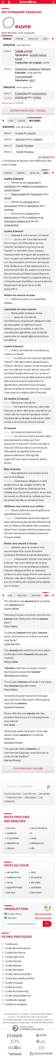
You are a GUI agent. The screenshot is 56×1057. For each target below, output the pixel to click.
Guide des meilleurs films (19, 978)
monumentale (23, 76)
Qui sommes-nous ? (12, 1014)
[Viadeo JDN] (41, 1048)
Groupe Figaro (24, 1023)
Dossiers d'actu (14, 914)
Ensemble (21, 93)
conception (38, 186)
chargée (28, 202)
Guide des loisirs (14, 969)
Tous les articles (23, 1017)
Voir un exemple (43, 914)
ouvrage (9, 209)
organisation (11, 225)
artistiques (21, 97)
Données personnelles (13, 1020)
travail (18, 58)
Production (21, 69)
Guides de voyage (15, 1000)
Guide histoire (13, 961)
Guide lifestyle (13, 965)
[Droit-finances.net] (41, 1042)
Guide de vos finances (18, 948)
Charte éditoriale (36, 1014)
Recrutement (42, 1017)
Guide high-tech (14, 957)
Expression (35, 595)
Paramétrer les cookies (32, 1020)
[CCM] (41, 1035)
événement (11, 217)
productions (39, 93)
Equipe (25, 1014)
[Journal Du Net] (14, 1041)
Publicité (48, 1014)
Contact (12, 1017)
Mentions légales (10, 1023)
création (38, 139)
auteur (30, 151)
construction (11, 190)
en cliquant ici (46, 157)
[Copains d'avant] (14, 1048)
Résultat (20, 139)
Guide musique (14, 982)
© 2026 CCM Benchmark (42, 1023)
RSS (33, 1017)
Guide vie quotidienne (18, 995)
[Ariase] (14, 1053)
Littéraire (9, 97)
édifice (26, 186)
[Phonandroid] (41, 1054)
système (32, 217)
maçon (31, 133)
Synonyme (19, 38)
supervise (32, 182)
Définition (8, 172)
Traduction (33, 38)
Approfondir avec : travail (28, 110)
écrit (32, 80)
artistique (34, 69)
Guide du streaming (17, 991)
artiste (37, 97)
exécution (37, 194)
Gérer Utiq (48, 1020)
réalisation (10, 186)
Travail (19, 145)
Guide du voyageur (16, 1004)
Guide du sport (13, 987)
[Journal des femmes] (14, 1036)
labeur (43, 55)
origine (30, 213)
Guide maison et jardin (18, 974)
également (23, 221)
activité (28, 51)
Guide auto (11, 944)
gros (20, 133)
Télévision (11, 918)
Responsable (18, 194)
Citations (21, 120)
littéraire (45, 69)
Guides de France (15, 952)
